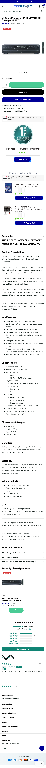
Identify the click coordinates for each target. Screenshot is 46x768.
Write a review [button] (23, 649)
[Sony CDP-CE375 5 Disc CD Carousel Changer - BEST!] (13, 582)
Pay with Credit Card (23, 100)
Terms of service (8, 717)
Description (7, 236)
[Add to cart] (16, 610)
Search (4, 722)
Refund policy (7, 704)
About (4, 736)
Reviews (5, 731)
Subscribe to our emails (10, 744)
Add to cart (26, 85)
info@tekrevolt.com (12, 698)
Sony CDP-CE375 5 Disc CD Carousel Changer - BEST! (12, 599)
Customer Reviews (9, 713)
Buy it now (23, 92)
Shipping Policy (7, 708)
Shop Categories (3, 6)
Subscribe (41, 748)
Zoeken (42, 11)
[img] (6, 664)
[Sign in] (39, 6)
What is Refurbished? (10, 727)
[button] (7, 83)
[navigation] (26, 72)
